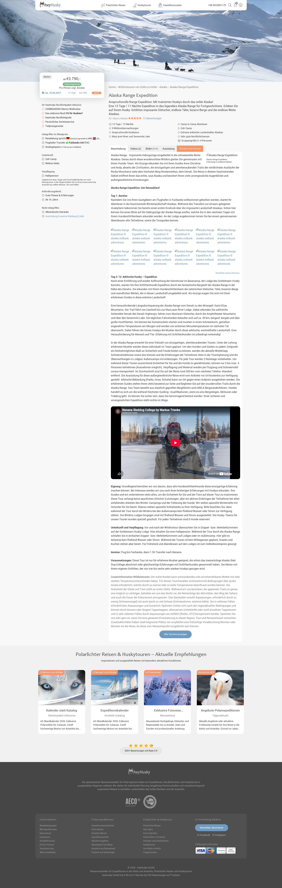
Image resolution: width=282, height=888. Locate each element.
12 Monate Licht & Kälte (104, 672)
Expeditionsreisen (172, 5)
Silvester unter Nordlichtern (156, 841)
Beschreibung (118, 148)
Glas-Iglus (148, 829)
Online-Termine (47, 844)
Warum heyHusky (48, 852)
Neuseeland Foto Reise (102, 844)
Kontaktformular (47, 841)
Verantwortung (47, 848)
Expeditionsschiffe (100, 837)
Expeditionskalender (115, 710)
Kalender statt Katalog (61, 710)
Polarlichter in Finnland (154, 837)
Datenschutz (45, 833)
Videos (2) (135, 148)
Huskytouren (144, 5)
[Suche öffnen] (229, 5)
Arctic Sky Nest (150, 833)
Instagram (220, 835)
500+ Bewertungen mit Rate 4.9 (141, 750)
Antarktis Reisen (99, 833)
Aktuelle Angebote (100, 841)
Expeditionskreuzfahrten (103, 825)
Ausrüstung (168, 148)
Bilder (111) (152, 148)
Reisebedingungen (48, 825)
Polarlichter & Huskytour (157, 819)
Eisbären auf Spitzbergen (103, 852)
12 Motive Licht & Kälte (51, 672)
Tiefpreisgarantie (72, 84)
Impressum (45, 837)
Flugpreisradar (150, 852)
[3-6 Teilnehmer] (167, 687)
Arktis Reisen (98, 829)
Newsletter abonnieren (211, 827)
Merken (47, 77)
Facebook (204, 835)
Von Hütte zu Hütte (152, 848)
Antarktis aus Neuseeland (103, 848)
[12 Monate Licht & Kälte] (114, 687)
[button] (234, 5)
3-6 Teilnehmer (153, 672)
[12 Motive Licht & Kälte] (61, 687)
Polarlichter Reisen (115, 5)
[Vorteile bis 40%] (220, 687)
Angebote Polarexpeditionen (220, 710)
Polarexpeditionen (102, 819)
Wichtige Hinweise (48, 829)
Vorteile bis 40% (206, 672)
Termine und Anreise (190, 148)
